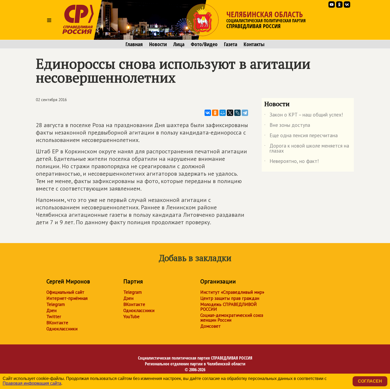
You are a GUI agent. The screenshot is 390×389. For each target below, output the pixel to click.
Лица (178, 44)
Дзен (51, 310)
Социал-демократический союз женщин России (231, 317)
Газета (230, 44)
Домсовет (210, 326)
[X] (230, 113)
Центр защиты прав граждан (229, 298)
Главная (134, 44)
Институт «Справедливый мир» (232, 292)
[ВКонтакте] (208, 113)
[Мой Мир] (222, 113)
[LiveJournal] (237, 113)
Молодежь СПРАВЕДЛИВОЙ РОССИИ (228, 307)
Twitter (53, 316)
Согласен (370, 381)
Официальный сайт (65, 292)
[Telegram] (245, 113)
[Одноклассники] (215, 113)
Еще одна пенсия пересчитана (301, 136)
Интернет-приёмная (67, 298)
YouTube (131, 316)
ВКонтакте (57, 322)
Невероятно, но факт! (291, 162)
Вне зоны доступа (287, 126)
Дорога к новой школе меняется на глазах (306, 148)
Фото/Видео (204, 44)
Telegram (55, 304)
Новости (158, 44)
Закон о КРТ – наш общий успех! (303, 115)
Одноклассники (61, 328)
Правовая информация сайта (32, 383)
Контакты (254, 44)
